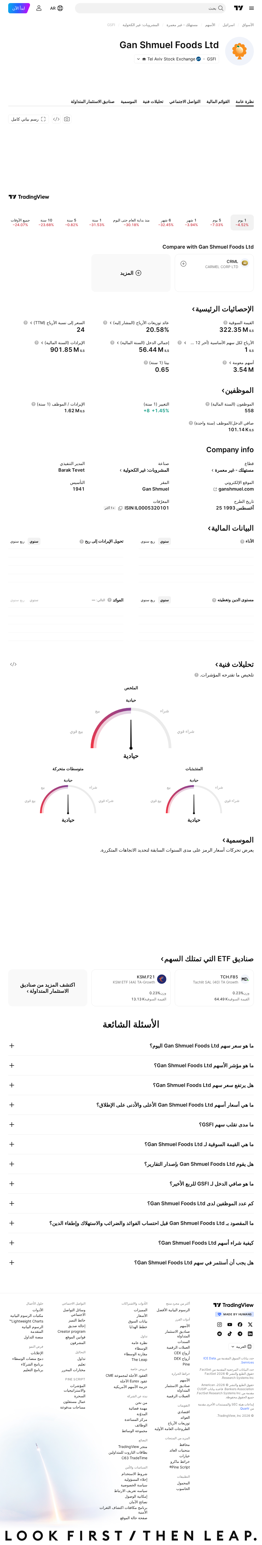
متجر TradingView (132, 1446)
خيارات (184, 1456)
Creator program (71, 1331)
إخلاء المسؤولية (135, 1479)
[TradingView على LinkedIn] (250, 1333)
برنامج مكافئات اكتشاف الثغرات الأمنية (123, 1509)
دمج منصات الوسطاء (27, 1358)
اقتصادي (184, 1412)
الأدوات (37, 1310)
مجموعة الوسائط (134, 1430)
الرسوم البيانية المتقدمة (32, 1329)
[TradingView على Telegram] (240, 1333)
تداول (81, 1358)
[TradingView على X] (250, 1324)
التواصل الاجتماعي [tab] (184, 101)
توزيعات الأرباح (179, 1423)
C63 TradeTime (134, 1458)
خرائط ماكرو (180, 1461)
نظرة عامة (139, 1342)
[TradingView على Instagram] (219, 1324)
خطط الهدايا (138, 1327)
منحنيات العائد (179, 1450)
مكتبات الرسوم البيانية (26, 1315)
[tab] (164, 541)
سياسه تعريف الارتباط (130, 1490)
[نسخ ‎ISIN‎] (120, 508)
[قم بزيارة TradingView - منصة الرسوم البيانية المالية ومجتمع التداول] (29, 196)
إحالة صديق (76, 1326)
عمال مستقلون (74, 1401)
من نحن (141, 1402)
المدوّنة (142, 1414)
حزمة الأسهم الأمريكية (130, 1386)
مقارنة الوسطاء (135, 1354)
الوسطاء (141, 1348)
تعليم (81, 1364)
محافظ (184, 1444)
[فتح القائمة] (251, 8)
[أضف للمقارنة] (183, 263)
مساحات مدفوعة (72, 1407)
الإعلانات (37, 1353)
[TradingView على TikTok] (229, 1333)
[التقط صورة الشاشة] (67, 119)
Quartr (244, 1408)
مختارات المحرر (73, 1370)
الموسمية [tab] (129, 101)
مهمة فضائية (138, 1408)
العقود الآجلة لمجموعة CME (126, 1375)
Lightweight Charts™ (26, 1321)
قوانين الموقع (75, 1337)
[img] (144, 59)
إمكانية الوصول (136, 1496)
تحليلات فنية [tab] (153, 101)
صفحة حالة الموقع (133, 1518)
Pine (186, 1364)
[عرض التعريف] (225, 322)
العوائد (185, 1417)
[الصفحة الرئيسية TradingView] (238, 8)
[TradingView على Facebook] (240, 1324)
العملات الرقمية (178, 1347)
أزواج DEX (182, 1358)
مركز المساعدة (136, 1419)
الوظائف (141, 1425)
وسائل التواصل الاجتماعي (74, 1312)
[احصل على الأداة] (56, 119)
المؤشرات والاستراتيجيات (74, 1387)
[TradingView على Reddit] (219, 1333)
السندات (184, 1341)
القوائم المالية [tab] (218, 101)
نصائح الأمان (138, 1502)
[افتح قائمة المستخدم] (39, 8)
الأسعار (142, 1315)
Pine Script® (179, 1467)
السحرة (79, 1396)
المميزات (140, 1310)
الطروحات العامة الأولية (172, 1428)
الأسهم (185, 1326)
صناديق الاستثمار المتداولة (177, 1333)
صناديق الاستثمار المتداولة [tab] (93, 101)
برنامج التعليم (33, 1370)
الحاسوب (183, 1488)
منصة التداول (33, 1337)
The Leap (139, 1359)
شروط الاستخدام (134, 1474)
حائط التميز (77, 1320)
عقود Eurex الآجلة (133, 1381)
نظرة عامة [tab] (245, 101)
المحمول (183, 1483)
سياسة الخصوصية (134, 1485)
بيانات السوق (137, 1321)
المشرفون (77, 1342)
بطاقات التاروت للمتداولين (127, 1452)
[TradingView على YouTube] (229, 1324)
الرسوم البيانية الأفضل (173, 1310)
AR (53, 8)
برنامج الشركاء (32, 1364)
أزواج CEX (182, 1353)
